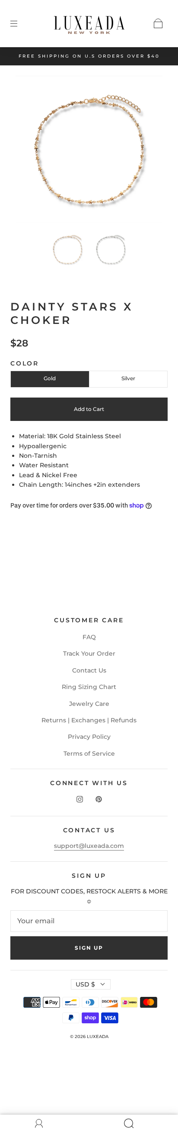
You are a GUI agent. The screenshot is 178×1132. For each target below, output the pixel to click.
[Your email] (89, 921)
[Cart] (158, 23)
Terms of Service (89, 753)
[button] (30, 151)
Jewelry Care (89, 704)
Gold (50, 378)
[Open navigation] (19, 23)
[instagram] (79, 799)
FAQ (89, 637)
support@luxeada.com (89, 846)
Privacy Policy (89, 737)
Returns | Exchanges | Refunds (89, 720)
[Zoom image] (89, 151)
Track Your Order (89, 653)
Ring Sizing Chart (89, 687)
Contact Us (89, 670)
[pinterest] (98, 799)
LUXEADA (97, 1036)
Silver (128, 378)
